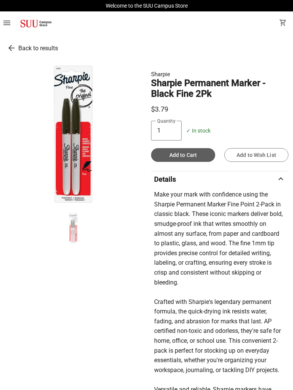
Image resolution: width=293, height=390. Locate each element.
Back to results (38, 48)
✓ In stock (198, 131)
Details (219, 179)
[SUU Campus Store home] (36, 23)
